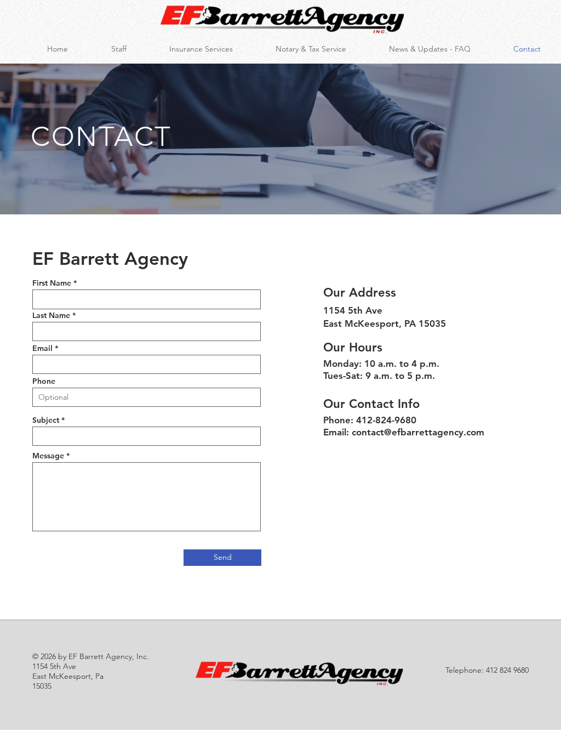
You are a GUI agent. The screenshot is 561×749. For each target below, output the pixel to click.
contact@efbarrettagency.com (418, 432)
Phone (43, 381)
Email (42, 348)
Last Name (51, 315)
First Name (51, 283)
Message (48, 455)
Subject (45, 420)
